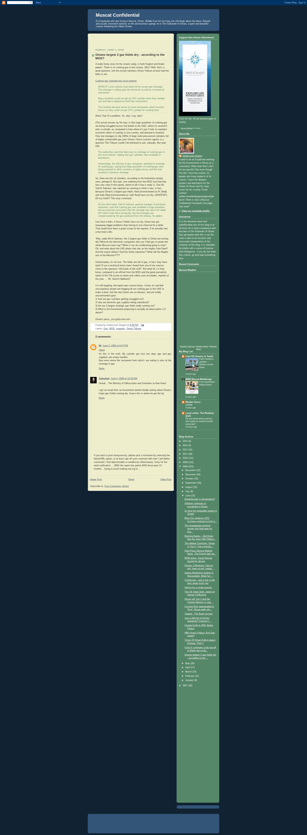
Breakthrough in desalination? (200, 499)
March (188, 671)
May (187, 663)
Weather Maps (202, 346)
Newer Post (96, 479)
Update (189, 405)
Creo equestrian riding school (207, 383)
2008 (185, 466)
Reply (102, 368)
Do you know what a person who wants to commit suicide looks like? (199, 421)
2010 (185, 458)
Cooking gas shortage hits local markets (116, 81)
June (188, 495)
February (190, 676)
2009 (185, 462)
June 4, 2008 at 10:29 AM (124, 378)
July (187, 491)
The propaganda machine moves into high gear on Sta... (198, 528)
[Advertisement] (131, 41)
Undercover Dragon (192, 156)
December (190, 470)
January (189, 680)
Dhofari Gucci (193, 402)
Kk (100, 345)
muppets (120, 328)
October (189, 478)
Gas (106, 328)
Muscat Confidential (117, 15)
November (190, 474)
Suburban (104, 378)
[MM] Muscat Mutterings (198, 379)
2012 (185, 449)
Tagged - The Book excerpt (198, 614)
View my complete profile (196, 211)
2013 (185, 445)
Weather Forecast (187, 346)
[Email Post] (142, 325)
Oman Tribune (133, 328)
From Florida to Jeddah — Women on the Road (206, 363)
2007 (185, 685)
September (191, 483)
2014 (185, 441)
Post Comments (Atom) (116, 486)
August (189, 487)
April (188, 667)
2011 (185, 454)
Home (131, 479)
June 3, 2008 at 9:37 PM (115, 345)
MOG (112, 328)
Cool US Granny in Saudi (199, 356)
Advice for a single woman (198, 587)
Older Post (165, 479)
